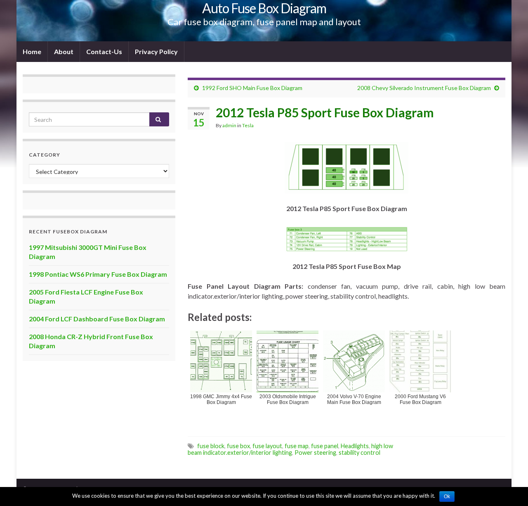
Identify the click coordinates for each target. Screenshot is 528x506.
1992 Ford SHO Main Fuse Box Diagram (252, 87)
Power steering (315, 452)
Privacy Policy (156, 51)
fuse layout (267, 445)
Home (32, 51)
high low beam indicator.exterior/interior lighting (290, 449)
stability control (359, 452)
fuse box (238, 445)
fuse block (210, 445)
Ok (447, 496)
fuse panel (324, 445)
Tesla (248, 125)
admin (229, 125)
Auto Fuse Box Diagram (264, 8)
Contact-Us (104, 51)
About (63, 51)
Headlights (355, 445)
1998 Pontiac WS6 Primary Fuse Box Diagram (98, 274)
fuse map (297, 445)
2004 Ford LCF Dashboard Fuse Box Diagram (97, 319)
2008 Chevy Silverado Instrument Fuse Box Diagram (424, 87)
